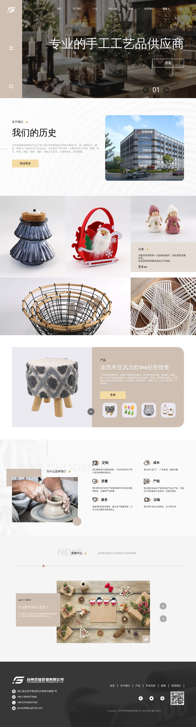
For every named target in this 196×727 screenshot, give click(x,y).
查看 (168, 63)
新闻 (131, 8)
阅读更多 (25, 163)
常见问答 (113, 8)
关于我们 (77, 8)
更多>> (142, 267)
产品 (95, 8)
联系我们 (149, 8)
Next (166, 90)
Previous (145, 90)
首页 (59, 8)
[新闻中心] (84, 553)
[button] (163, 606)
